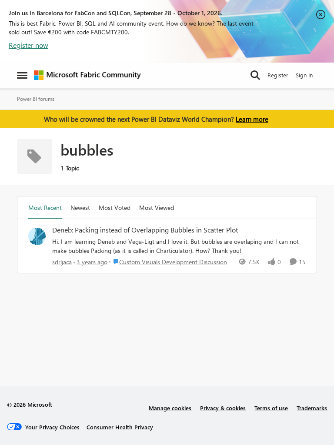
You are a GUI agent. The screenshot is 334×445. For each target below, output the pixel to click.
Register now (28, 45)
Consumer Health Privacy (120, 427)
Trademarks (312, 408)
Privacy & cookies (223, 408)
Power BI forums (35, 99)
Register (277, 75)
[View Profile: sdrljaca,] (37, 236)
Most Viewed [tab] (156, 207)
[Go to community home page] (87, 75)
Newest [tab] (80, 207)
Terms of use (271, 408)
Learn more (252, 119)
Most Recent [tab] (45, 207)
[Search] (255, 75)
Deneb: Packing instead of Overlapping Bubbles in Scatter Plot (145, 230)
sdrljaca (62, 262)
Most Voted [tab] (114, 207)
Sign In (304, 75)
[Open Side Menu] (22, 75)
